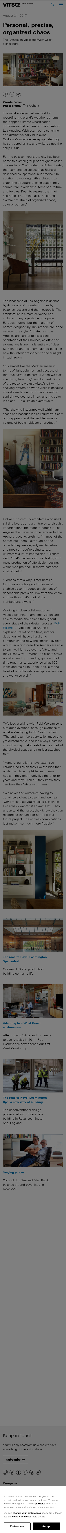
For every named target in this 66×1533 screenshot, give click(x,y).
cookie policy (19, 1516)
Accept (46, 1526)
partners (40, 1503)
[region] (33, 1509)
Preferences (17, 1526)
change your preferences (27, 1513)
